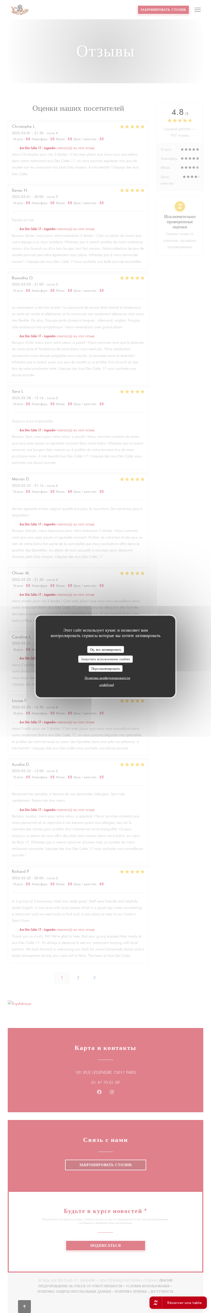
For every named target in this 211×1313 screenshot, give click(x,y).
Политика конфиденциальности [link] (107, 678)
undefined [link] (106, 685)
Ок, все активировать (105, 649)
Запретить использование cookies (105, 659)
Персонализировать (105, 668)
